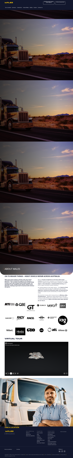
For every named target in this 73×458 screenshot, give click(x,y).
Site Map (18, 449)
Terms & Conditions (8, 449)
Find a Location (40, 432)
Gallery (31, 7)
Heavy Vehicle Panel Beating (40, 441)
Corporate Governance (52, 444)
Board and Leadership (30, 435)
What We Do (28, 434)
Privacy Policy (63, 454)
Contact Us (40, 7)
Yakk (14, 456)
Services (14, 7)
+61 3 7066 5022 (48, 454)
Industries (19, 7)
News (38, 434)
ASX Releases (50, 434)
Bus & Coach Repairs (41, 442)
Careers (35, 7)
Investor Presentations (52, 441)
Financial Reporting (51, 435)
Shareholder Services (52, 443)
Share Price (50, 438)
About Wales (26, 7)
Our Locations (8, 7)
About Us (28, 432)
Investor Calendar (51, 432)
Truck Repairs (39, 438)
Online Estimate (63, 431)
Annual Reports (51, 437)
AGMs (49, 440)
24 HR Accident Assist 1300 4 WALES (48, 2)
